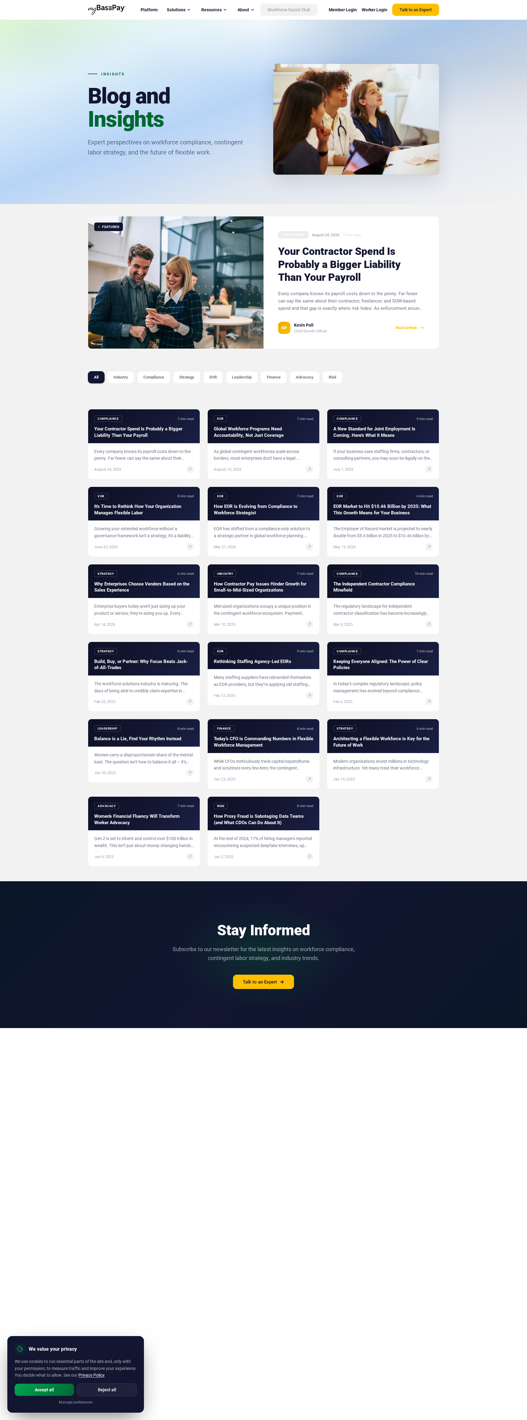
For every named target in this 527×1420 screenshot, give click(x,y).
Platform (149, 10)
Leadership (242, 377)
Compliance (153, 377)
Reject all (107, 1390)
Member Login (343, 10)
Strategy (186, 377)
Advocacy (305, 377)
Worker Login (374, 10)
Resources (211, 10)
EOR (213, 377)
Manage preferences (75, 1402)
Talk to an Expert (416, 10)
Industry (120, 377)
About (243, 10)
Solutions (176, 10)
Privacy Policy (91, 1375)
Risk (332, 377)
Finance (274, 377)
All (96, 377)
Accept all (44, 1390)
